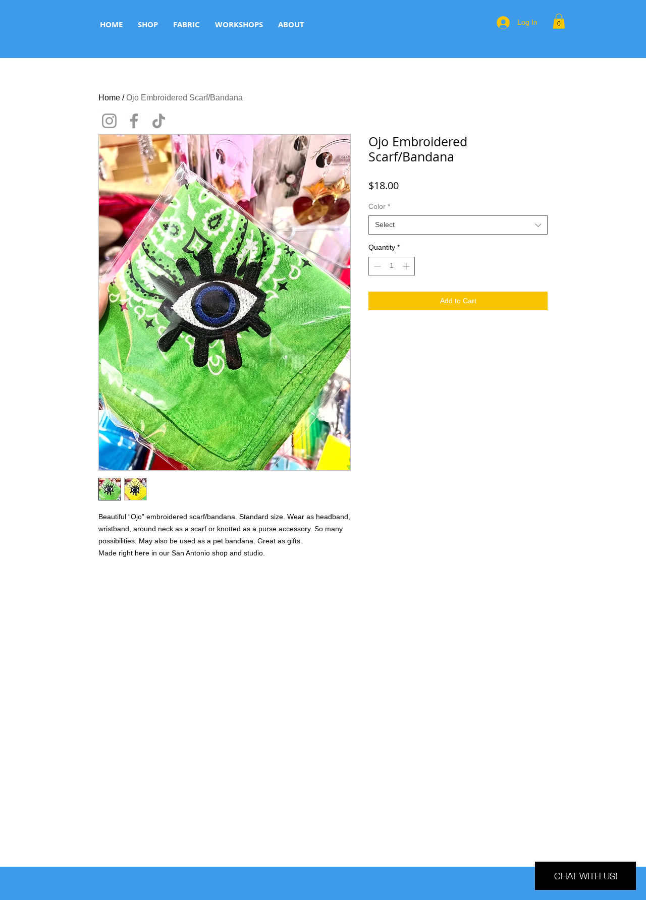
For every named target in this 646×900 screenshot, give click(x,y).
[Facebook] (134, 121)
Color (379, 206)
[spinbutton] (392, 266)
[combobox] (458, 225)
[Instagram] (109, 121)
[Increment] (407, 266)
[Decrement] (376, 266)
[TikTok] (159, 121)
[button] (559, 21)
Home (109, 97)
